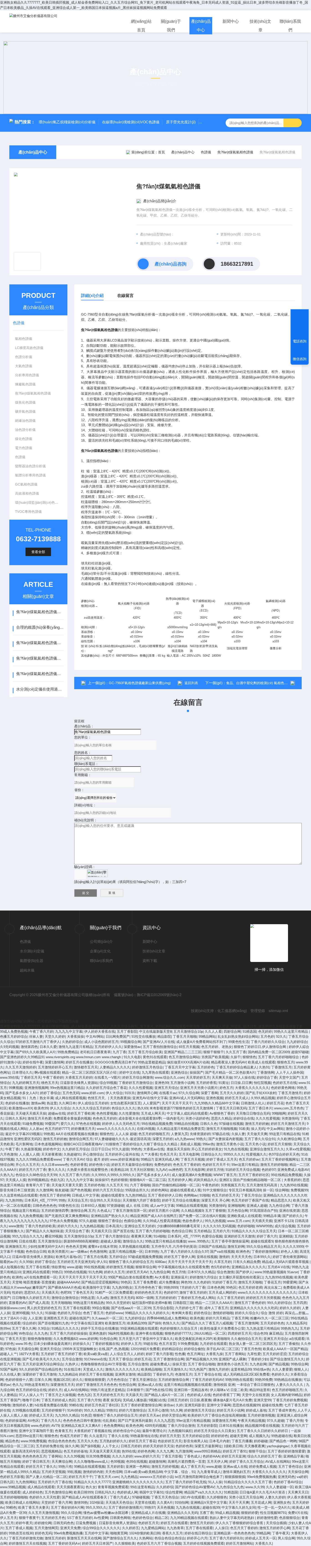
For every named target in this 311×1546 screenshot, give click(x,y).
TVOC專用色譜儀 (28, 512)
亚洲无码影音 (194, 1405)
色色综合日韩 (181, 1231)
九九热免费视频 (31, 1216)
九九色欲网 (258, 1364)
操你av (168, 1405)
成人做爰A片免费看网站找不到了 (201, 1042)
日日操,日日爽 (241, 1083)
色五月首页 (167, 1344)
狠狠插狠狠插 (235, 1477)
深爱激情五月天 (62, 1385)
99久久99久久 (96, 1507)
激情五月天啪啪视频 (221, 1129)
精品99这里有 (259, 1390)
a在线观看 (297, 1339)
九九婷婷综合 (297, 1042)
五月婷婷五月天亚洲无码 (76, 1262)
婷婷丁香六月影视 (159, 1354)
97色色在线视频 (88, 1124)
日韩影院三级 (183, 1303)
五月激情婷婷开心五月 (55, 1067)
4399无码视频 (155, 1425)
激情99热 (81, 1502)
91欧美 (244, 1129)
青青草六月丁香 (38, 1185)
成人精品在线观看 (41, 1487)
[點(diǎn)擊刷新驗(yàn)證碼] (97, 873)
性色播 (180, 1354)
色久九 (17, 1385)
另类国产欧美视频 (215, 1057)
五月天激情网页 (46, 1528)
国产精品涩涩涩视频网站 (100, 1282)
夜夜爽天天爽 (141, 1236)
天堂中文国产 (289, 1077)
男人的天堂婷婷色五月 (44, 1308)
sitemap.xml (278, 1011)
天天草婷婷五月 (198, 1077)
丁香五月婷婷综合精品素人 (236, 1067)
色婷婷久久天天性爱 (44, 1497)
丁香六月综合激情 (181, 1425)
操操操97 (102, 1180)
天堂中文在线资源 (255, 1395)
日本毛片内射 (219, 1441)
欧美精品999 (136, 1323)
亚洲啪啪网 (236, 1205)
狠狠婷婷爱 (249, 1513)
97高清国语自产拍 (263, 1210)
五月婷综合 (117, 1257)
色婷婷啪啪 (245, 1226)
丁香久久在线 (118, 1436)
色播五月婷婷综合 (13, 1036)
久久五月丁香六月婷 (74, 1175)
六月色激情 (8, 1154)
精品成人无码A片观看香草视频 (286, 1262)
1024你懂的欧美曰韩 (144, 1533)
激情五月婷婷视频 (165, 1466)
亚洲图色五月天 (55, 1318)
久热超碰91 (72, 1154)
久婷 (179, 1405)
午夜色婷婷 (210, 1185)
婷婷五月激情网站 (239, 1543)
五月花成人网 (261, 1502)
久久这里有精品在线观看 (19, 1195)
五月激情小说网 (182, 1083)
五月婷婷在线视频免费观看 (203, 1543)
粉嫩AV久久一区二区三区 (269, 1318)
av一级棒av (79, 1251)
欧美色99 (41, 1108)
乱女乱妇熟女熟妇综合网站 (238, 1036)
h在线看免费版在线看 (51, 1405)
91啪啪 (204, 1195)
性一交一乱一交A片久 (274, 1507)
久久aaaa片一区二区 (107, 1318)
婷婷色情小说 (99, 1164)
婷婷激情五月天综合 (199, 1410)
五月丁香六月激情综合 (112, 1236)
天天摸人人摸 (15, 1180)
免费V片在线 (297, 1513)
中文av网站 (275, 1129)
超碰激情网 (157, 1461)
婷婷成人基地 (256, 1410)
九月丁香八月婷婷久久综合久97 (184, 1251)
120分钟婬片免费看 (145, 1349)
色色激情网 (98, 1251)
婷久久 (77, 1380)
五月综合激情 (72, 1359)
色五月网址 (195, 1354)
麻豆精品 (276, 1333)
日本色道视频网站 (48, 1144)
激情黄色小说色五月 (232, 1364)
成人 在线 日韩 (137, 1205)
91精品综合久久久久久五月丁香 (248, 1482)
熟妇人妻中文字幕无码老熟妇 (232, 1518)
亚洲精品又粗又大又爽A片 (81, 1425)
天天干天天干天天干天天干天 (190, 1262)
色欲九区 (57, 1180)
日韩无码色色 (63, 1523)
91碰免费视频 (32, 1124)
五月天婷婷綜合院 (195, 1436)
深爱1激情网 (54, 1062)
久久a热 (102, 1298)
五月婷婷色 (205, 1067)
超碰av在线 (56, 1113)
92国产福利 (8, 1369)
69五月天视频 (189, 1047)
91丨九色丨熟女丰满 (37, 1098)
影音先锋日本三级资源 (17, 1190)
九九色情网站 (25, 1482)
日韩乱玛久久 (105, 1492)
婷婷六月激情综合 (132, 1410)
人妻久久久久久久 (290, 1385)
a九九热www (184, 1139)
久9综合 (44, 1328)
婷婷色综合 (202, 1313)
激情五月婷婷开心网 (274, 1528)
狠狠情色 (249, 1057)
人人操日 (221, 1528)
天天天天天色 (241, 1257)
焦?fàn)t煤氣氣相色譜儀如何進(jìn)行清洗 (40, 658)
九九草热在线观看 (155, 1072)
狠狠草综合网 (145, 1267)
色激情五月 (183, 1374)
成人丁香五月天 (192, 1466)
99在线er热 (261, 1369)
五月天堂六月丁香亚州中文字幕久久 (146, 1339)
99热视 (48, 1134)
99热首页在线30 (21, 1533)
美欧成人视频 (190, 1144)
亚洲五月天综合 (166, 1088)
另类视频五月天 (233, 1185)
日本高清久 (113, 1226)
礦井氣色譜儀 (25, 411)
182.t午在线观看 (192, 1497)
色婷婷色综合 (142, 1518)
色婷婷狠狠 (119, 1180)
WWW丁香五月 (225, 1175)
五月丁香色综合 (290, 1466)
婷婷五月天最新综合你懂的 (131, 1164)
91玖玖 (130, 1093)
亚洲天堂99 (262, 1400)
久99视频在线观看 (26, 1410)
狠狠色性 (106, 1134)
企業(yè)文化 (100, 951)
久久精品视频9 (192, 1210)
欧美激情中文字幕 (96, 1287)
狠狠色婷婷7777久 (178, 1333)
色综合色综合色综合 (169, 1538)
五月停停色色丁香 (148, 1287)
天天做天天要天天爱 (66, 1185)
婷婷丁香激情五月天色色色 (96, 1385)
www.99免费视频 (33, 1441)
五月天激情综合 (50, 1241)
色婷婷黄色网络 (283, 1088)
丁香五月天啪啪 (185, 1036)
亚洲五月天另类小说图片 (199, 1088)
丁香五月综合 (251, 1195)
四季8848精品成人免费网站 (167, 1318)
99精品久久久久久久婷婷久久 (147, 1313)
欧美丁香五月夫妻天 (33, 1507)
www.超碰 (74, 1267)
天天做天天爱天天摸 (104, 1451)
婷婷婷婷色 (219, 1436)
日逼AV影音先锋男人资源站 (33, 1257)
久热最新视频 (31, 1149)
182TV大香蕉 (29, 1354)
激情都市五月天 (86, 1067)
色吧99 (65, 1292)
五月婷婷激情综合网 (174, 1380)
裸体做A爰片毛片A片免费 (232, 1400)
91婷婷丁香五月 (224, 1282)
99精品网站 (207, 1036)
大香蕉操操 (75, 1036)
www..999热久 (198, 1241)
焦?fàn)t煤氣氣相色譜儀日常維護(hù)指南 (40, 612)
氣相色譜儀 (23, 339)
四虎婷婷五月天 (240, 1333)
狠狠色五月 (285, 1062)
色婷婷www (114, 1313)
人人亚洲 (35, 1318)
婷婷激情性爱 (267, 1518)
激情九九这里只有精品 (76, 1047)
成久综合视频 (285, 1226)
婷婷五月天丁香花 (142, 1441)
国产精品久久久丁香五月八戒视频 (207, 1323)
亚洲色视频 (214, 1098)
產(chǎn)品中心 (201, 25)
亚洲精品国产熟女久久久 (109, 1216)
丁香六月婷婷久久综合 (268, 1042)
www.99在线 (9, 1077)
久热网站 (146, 1538)
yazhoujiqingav (278, 1446)
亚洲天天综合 (50, 1349)
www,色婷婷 (40, 1425)
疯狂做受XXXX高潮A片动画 (188, 1062)
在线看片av (167, 1093)
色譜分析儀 (23, 357)
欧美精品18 (119, 1170)
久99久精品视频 (263, 1098)
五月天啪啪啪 (61, 1303)
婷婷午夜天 (24, 1523)
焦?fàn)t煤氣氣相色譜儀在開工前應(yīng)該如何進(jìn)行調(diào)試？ (40, 674)
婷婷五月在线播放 (79, 1062)
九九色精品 (129, 1477)
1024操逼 (96, 1502)
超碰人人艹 (8, 1354)
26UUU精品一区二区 (210, 1333)
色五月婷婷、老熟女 (216, 1047)
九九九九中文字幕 (68, 1031)
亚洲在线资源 (289, 1210)
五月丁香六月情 (89, 1400)
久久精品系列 (296, 1323)
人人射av (36, 1129)
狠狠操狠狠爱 (94, 1380)
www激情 (16, 1226)
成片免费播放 (169, 1282)
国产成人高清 (38, 1303)
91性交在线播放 (143, 1036)
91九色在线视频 (236, 1149)
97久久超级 (120, 1149)
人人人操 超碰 (126, 1134)
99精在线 (76, 1405)
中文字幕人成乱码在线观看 (187, 1113)
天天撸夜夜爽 (254, 1446)
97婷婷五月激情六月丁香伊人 (37, 1042)
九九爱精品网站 (153, 1528)
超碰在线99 (211, 1507)
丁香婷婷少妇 (258, 1359)
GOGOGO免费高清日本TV (115, 1062)
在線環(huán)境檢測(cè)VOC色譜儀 (130, 122)
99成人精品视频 (227, 1513)
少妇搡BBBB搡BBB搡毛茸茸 (179, 1226)
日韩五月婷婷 (178, 1400)
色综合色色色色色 (61, 1441)
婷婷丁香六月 (267, 1236)
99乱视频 (74, 1472)
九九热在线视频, (188, 1507)
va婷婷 (302, 1477)
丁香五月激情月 (290, 1093)
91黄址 (223, 1083)
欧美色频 (197, 1318)
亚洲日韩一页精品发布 (191, 1390)
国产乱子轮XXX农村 (260, 1093)
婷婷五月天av (149, 1415)
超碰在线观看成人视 (185, 1190)
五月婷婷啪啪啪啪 (13, 1497)
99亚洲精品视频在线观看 (139, 1328)
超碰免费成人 (160, 1364)
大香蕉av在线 (153, 1149)
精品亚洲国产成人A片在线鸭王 (153, 1216)
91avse (292, 1272)
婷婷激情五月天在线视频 (27, 1543)
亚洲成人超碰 (257, 1205)
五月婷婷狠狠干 (53, 1410)
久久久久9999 (293, 1246)
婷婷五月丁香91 (235, 1451)
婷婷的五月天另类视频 (263, 1298)
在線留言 (125, 295)
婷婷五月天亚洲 (233, 1456)
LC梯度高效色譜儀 (29, 348)
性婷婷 (17, 1292)
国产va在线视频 (222, 1251)
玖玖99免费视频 (98, 1456)
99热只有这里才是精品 (107, 1390)
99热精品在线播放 (288, 1380)
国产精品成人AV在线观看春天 (85, 1497)
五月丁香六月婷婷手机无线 (185, 1482)
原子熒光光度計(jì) (181, 122)
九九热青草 (175, 1528)
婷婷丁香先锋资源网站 (290, 1257)
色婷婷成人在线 (199, 1395)
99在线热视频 (94, 1267)
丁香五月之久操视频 (60, 1395)
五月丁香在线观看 (76, 1308)
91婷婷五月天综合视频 (242, 1170)
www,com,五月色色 (288, 1108)
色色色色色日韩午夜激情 (82, 1420)
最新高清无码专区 (25, 1451)
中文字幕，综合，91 (179, 1472)
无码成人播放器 (135, 1400)
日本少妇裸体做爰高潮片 (52, 1344)
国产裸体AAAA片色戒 (64, 1287)
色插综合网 (132, 1221)
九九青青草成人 (209, 1472)
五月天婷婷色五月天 (108, 1395)
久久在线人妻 (10, 1374)
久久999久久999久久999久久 (113, 1175)
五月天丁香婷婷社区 (253, 1175)
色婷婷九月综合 (69, 1313)
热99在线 (129, 1451)
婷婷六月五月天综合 (108, 1190)
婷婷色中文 (51, 1149)
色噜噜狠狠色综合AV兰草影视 (103, 1364)
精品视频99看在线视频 (262, 1425)
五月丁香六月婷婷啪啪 (152, 1231)
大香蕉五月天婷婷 (78, 1077)
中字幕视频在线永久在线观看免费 (183, 1267)
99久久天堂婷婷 (118, 1303)
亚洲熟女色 (281, 1502)
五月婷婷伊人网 (180, 1180)
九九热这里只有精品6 (262, 1328)
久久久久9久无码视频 (219, 1226)
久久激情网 (44, 1190)
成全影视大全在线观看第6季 (139, 1118)
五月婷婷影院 (207, 1425)
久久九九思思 (164, 1420)
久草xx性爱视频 (298, 1149)
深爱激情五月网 (224, 1420)
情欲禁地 (58, 1267)
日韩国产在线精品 (212, 1246)
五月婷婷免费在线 (49, 1446)
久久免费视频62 (65, 1339)
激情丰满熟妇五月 (236, 1472)
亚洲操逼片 (179, 1277)
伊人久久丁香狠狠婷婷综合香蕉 (239, 1523)
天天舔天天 (134, 1395)
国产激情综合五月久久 (120, 1538)
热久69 (142, 1108)
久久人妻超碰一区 (279, 1487)
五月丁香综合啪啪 (201, 1364)
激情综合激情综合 (65, 1298)
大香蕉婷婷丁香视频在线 (92, 1431)
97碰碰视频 (140, 1497)
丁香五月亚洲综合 (142, 1380)
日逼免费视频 (86, 1523)
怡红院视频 (262, 1083)
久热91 (264, 1067)
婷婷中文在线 (129, 1072)
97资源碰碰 (115, 1205)
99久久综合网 (71, 1513)
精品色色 (12, 1441)
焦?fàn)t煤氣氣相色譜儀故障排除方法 (40, 643)
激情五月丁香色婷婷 (250, 1303)
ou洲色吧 (175, 1170)
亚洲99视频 (20, 1313)
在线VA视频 (146, 1129)
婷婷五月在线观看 (174, 1523)
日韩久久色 (208, 1124)
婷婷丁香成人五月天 (221, 1159)
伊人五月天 (8, 1518)
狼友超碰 (62, 1190)
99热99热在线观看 (239, 1380)
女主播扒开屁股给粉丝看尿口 (241, 1277)
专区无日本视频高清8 (245, 1190)
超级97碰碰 (299, 1052)
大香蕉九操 (214, 1354)
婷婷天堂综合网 (174, 1415)
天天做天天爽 (257, 1134)
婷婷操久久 (81, 1344)
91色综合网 (108, 1339)
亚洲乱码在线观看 (36, 1272)
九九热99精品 (135, 1195)
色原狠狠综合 (289, 1518)
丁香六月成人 (120, 1497)
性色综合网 (127, 1385)
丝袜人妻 (36, 1036)
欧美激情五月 (115, 1323)
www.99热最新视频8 (270, 1272)
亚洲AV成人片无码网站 (186, 1098)
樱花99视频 (53, 1236)
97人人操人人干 (31, 1395)
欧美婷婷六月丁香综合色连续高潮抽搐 (217, 1415)
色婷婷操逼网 (15, 1420)
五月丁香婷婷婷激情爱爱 (286, 1451)
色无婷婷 (265, 1031)
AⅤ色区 (33, 1420)
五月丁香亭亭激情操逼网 (230, 1241)
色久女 (91, 1487)
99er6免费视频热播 (261, 1477)
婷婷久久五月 (114, 1272)
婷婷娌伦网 (42, 1523)
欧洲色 (17, 1277)
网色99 (186, 1282)
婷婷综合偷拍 (194, 1349)
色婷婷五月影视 (12, 1477)
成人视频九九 (259, 1436)
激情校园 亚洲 (224, 1385)
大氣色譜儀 (23, 366)
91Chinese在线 (95, 1359)
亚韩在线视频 (207, 1257)
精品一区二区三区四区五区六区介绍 (89, 1072)
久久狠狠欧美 (125, 1543)
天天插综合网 (28, 1349)
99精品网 (263, 1533)
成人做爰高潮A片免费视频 (192, 1175)
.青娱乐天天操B (177, 1149)
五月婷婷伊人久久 (108, 1047)
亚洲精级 (286, 1236)
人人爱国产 (151, 1103)
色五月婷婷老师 (250, 1287)
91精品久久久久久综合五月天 (254, 1231)
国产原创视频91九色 (53, 1323)
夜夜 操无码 (112, 1400)
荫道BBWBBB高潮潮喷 (81, 1241)
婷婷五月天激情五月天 (288, 1124)
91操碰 (50, 1313)
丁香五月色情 (251, 1349)
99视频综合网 (130, 1042)
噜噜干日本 (30, 1400)
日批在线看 (27, 1241)
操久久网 (72, 1446)
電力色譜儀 (23, 448)
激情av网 (38, 1103)
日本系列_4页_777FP (40, 1200)
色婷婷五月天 (148, 1523)
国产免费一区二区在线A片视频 (202, 1216)
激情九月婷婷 (218, 1369)
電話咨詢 (299, 341)
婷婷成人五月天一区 (260, 1538)
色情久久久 (171, 1323)
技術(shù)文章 (260, 25)
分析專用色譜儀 (27, 375)
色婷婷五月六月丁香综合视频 (159, 1543)
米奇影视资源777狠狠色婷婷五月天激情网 (182, 1108)
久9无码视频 (9, 1047)
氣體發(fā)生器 (31, 961)
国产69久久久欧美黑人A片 (35, 1052)
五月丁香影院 (127, 1031)
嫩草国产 (39, 1287)
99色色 (136, 1149)
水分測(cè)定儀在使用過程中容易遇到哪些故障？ (40, 689)
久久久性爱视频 (141, 1088)
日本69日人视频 (93, 1205)
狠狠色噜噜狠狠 (39, 1339)
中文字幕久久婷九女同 (239, 1507)
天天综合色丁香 (77, 1231)
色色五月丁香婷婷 (186, 1164)
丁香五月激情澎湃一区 (129, 1210)
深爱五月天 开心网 (215, 1200)
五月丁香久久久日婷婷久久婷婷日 (263, 1431)
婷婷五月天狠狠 (279, 1144)
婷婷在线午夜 (33, 1062)
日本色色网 (215, 1287)
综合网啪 (282, 1190)
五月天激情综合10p (188, 1031)
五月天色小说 (255, 1144)
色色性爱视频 (106, 1113)
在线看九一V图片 (107, 1077)
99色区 (126, 1282)
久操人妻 (238, 1134)
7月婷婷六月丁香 (192, 1287)
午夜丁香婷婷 (53, 1077)
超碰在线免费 (272, 1405)
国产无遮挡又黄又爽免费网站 (67, 1216)
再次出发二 (272, 1287)
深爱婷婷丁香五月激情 (39, 1374)
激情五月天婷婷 (202, 1523)
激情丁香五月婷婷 (193, 1292)
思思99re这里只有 (29, 1436)
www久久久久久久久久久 (116, 1129)
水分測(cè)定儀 (32, 951)
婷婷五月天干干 (80, 1477)
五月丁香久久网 (24, 1328)
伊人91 (102, 1262)
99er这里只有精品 (244, 1164)
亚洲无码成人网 (167, 1159)
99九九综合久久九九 (27, 1236)
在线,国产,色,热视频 (114, 1349)
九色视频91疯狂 (180, 1431)
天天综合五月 (77, 1200)
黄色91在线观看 (155, 1057)
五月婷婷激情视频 (261, 1415)
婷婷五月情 (215, 1170)
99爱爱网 (290, 1282)
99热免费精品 (67, 1052)
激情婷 (224, 1257)
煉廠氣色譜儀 (25, 384)
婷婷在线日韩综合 (198, 1533)
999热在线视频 (75, 1272)
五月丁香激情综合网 (168, 1359)
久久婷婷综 (164, 1487)
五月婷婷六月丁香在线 (55, 1482)
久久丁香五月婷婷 (230, 1298)
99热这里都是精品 (151, 1062)
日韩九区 (7, 1482)
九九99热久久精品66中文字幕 (216, 1103)
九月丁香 (119, 1052)
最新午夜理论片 (154, 1431)
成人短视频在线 (12, 1267)
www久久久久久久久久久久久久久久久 (267, 1292)
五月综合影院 (163, 1308)
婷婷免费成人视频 (262, 1466)
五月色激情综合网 (58, 1492)
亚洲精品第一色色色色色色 (234, 1533)
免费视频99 (299, 1190)
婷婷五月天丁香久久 (41, 1466)
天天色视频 (165, 1507)
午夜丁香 (12, 1149)
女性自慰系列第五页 (125, 1103)
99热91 (111, 1410)
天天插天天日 (101, 1231)
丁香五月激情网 (246, 1323)
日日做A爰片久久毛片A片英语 (263, 1492)
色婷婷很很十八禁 (19, 1380)
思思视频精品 (51, 1451)
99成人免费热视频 (14, 1031)
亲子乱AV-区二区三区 (222, 1349)
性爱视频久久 (256, 1154)
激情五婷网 (236, 1246)
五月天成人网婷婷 (222, 1292)
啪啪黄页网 (118, 1533)
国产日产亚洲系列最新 (135, 1420)
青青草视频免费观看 (113, 1487)
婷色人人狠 (289, 1251)
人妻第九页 (179, 1134)
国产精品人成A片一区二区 (164, 1395)
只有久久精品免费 (246, 1262)
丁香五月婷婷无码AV (207, 1380)
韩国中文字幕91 (151, 1492)
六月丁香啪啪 (140, 1185)
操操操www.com (12, 1308)
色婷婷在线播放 (17, 1103)
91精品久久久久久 (65, 1328)
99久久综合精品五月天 (263, 1246)
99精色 (11, 1507)
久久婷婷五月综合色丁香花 (106, 1088)
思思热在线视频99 (246, 1405)
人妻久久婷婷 (275, 1497)
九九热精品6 (67, 1374)
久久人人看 (213, 1031)
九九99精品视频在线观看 (189, 1518)
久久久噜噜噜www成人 (91, 1461)
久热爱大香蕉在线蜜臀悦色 (88, 1170)
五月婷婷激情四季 (55, 1210)
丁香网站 (55, 1456)
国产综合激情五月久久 (287, 1359)
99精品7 (147, 1159)
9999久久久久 (233, 1154)
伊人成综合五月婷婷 (93, 1103)
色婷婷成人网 (127, 1492)
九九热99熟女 (122, 1287)
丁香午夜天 (280, 1533)
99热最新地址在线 (144, 1436)
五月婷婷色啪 (94, 1185)
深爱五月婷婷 (162, 1139)
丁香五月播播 (242, 1441)
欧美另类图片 (58, 1251)
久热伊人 (72, 1364)
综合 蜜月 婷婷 (97, 1159)
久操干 (235, 1057)
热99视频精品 (38, 1180)
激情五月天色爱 (39, 1118)
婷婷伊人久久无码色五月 (121, 1124)
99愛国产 (52, 1124)
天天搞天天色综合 (119, 1502)
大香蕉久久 (263, 1543)
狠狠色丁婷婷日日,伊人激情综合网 (260, 1047)
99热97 (149, 1507)
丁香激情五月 (281, 1067)
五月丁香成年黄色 (282, 1410)
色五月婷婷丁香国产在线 (250, 1200)
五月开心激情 (158, 1410)
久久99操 (26, 1262)
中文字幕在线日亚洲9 (87, 1323)
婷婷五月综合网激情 (137, 1077)
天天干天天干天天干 (177, 1103)
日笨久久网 (42, 1380)
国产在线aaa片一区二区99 (131, 1308)
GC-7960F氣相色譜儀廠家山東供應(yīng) (140, 683)
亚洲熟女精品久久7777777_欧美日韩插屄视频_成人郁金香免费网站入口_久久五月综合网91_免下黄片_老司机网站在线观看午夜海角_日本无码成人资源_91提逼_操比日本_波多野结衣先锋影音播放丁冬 (151, 1026)
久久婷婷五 (130, 1528)
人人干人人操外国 (289, 1072)
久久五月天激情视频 (43, 1513)
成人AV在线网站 (76, 1390)
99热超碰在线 (281, 1436)
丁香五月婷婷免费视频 (290, 1400)
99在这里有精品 (142, 1487)
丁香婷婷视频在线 (105, 1344)
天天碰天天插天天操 (30, 1113)
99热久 (201, 1139)
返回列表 (191, 683)
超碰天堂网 (238, 1436)
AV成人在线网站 (277, 1461)
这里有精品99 (241, 1369)
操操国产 (196, 1072)
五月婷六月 (221, 1231)
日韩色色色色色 (44, 1205)
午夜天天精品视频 (251, 1420)
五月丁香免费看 (145, 1282)
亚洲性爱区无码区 (27, 1139)
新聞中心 (230, 21)
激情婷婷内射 (93, 1472)
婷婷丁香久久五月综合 (246, 1461)
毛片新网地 (24, 1144)
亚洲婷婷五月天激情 (239, 1236)
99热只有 (65, 1466)
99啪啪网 (279, 1113)
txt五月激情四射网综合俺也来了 (199, 1477)
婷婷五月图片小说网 (163, 1210)
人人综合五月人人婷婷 (127, 1354)
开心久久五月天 (27, 1164)
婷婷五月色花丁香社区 (102, 1405)
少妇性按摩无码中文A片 (46, 1246)
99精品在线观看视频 (191, 1205)
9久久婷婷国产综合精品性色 (40, 1369)
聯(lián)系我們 (290, 25)
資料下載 (150, 961)
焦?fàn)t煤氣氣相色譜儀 (235, 152)
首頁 (161, 152)
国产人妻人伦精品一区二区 (46, 1477)
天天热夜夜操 (120, 1098)
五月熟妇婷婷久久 (113, 1441)
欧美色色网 (134, 1425)
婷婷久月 (55, 1390)
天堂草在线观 (145, 1502)
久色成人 (104, 1210)
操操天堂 (179, 1364)
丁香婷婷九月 (163, 1374)
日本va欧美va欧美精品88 (143, 1472)
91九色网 (95, 1272)
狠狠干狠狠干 (213, 1052)
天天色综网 (113, 1472)
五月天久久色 (87, 1441)
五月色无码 (70, 1093)
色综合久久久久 (123, 1108)
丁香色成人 (192, 1456)
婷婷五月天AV (137, 1272)
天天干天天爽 (239, 1502)
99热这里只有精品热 (88, 1303)
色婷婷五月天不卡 (215, 1164)
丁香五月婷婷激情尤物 (26, 1538)
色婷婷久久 (279, 1374)
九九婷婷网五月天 (25, 1083)
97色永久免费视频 (63, 1221)
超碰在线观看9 (112, 1195)
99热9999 (170, 1287)
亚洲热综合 (179, 1072)
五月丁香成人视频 (19, 1528)
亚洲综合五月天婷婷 (139, 1226)
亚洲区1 (225, 1180)
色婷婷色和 (184, 1446)
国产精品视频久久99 (201, 1359)
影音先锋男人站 (195, 1441)
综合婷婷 (29, 1323)
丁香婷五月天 (30, 1077)
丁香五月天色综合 (164, 1497)
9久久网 (176, 1410)
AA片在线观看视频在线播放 (77, 1134)
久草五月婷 (222, 1262)
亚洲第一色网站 (138, 1466)
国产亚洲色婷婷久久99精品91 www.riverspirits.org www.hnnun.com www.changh (61, 1057)
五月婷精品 (202, 1231)
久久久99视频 (74, 1456)
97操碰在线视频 (231, 1124)
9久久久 (37, 1313)
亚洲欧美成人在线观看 (244, 1216)
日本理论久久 (22, 1072)
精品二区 (161, 1518)
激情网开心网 (147, 1093)
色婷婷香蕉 (78, 1164)
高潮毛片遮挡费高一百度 (186, 1461)
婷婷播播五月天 (83, 1129)
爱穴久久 (67, 1124)
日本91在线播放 (231, 1425)
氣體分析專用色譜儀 (30, 475)
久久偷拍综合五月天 (246, 1339)
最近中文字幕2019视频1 (23, 1134)
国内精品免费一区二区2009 (268, 1052)
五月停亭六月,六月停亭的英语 (173, 1246)
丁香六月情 (294, 1420)
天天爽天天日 (298, 1492)
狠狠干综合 (257, 1451)
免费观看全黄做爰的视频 (72, 1118)
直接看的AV (18, 1303)
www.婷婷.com (92, 1093)
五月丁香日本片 (260, 1108)
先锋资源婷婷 (200, 1134)
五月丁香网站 (235, 1354)
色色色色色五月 (34, 1456)
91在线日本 (72, 1369)
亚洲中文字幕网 (219, 1405)
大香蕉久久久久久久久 (252, 1088)
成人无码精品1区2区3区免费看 (246, 1374)
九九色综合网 (279, 1205)
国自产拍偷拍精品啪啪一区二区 (257, 1180)
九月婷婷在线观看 (213, 1344)
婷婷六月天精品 (217, 1318)
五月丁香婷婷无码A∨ (64, 1543)
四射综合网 (232, 1031)
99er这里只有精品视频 (193, 1420)
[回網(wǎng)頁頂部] (299, 324)
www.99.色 (23, 1344)
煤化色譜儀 (23, 439)
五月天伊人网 (217, 1461)
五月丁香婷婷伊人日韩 (165, 1195)
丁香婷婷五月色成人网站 (196, 1298)
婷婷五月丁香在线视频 (96, 1374)
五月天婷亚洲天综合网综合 (42, 1364)
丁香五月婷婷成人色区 (58, 1400)
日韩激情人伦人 (253, 1103)
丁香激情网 (265, 1072)
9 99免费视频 (188, 1344)
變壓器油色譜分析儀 (30, 466)
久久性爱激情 (129, 1113)
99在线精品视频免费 (156, 1124)
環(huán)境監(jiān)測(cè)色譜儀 (38, 502)
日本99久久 (262, 1257)
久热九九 (7, 1175)
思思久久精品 (221, 1118)
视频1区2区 (62, 1380)
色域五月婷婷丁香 (73, 1436)
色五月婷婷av (249, 1159)
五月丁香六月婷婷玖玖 (226, 1538)
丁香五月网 (239, 1318)
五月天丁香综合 (121, 1359)
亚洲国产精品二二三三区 (182, 1052)
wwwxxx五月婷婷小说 (156, 1477)
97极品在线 (220, 1134)
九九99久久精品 (67, 1415)
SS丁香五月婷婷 (79, 1518)
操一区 (268, 1190)
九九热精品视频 (92, 1226)
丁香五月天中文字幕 (180, 1067)
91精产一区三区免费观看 (114, 1292)
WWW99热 (264, 1226)
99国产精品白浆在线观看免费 (130, 1277)
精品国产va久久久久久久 (203, 1492)
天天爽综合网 (61, 1461)
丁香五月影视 (171, 1456)
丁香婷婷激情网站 (265, 1251)
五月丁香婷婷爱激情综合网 (141, 1405)
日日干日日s (100, 1149)
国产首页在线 (123, 1231)
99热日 (57, 1272)
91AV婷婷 (74, 1410)
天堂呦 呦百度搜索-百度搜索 (33, 1282)
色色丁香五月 (93, 1313)
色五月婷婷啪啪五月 (153, 1134)
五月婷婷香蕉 (206, 1083)
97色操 (10, 1349)
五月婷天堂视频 (53, 1472)
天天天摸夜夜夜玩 (70, 1487)
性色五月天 (168, 1154)
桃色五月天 (49, 1083)
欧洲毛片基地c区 (69, 1257)
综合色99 (260, 1333)
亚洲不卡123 (283, 1221)
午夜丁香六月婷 (41, 1031)
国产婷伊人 (244, 1272)
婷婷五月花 (275, 1103)
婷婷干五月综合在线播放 (180, 1200)
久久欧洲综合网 (289, 1139)
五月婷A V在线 (279, 1267)
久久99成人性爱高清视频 (162, 1221)
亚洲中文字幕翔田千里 (36, 1431)
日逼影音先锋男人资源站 (79, 1083)
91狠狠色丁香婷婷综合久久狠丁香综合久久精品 (141, 1144)
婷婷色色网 (146, 1451)
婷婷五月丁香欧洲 (80, 1113)
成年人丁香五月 (216, 1308)
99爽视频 (16, 1088)
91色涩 (86, 1415)
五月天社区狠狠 (142, 1170)
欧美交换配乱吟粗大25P (193, 1339)
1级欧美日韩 (233, 1446)
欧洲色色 (243, 1251)
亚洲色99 (161, 1083)
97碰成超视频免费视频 (145, 1257)
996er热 (208, 1144)
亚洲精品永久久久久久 (249, 1267)
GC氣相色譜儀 (26, 484)
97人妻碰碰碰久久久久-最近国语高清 (122, 1139)
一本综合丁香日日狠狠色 (255, 1385)
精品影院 (164, 1036)
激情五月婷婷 (55, 1538)
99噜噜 (5, 1405)
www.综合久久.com (169, 1077)
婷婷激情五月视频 (120, 1267)
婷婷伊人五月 (131, 1344)
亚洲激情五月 (15, 1246)
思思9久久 (32, 1292)
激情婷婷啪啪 (223, 1313)
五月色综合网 (237, 1210)
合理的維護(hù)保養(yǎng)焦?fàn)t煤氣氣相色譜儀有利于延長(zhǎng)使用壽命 (40, 627)
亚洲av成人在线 (150, 1385)
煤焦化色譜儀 (25, 402)
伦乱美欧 (109, 1420)
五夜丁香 (206, 1513)
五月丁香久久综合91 (259, 1139)
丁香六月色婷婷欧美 (40, 1226)
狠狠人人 (301, 1369)
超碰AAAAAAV (68, 1282)
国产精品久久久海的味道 (44, 1231)
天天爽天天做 (222, 1077)
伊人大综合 (114, 1093)
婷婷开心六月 (197, 1538)
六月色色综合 (117, 1380)
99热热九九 (289, 1328)
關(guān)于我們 (171, 25)
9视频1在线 (157, 1400)
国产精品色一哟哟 (283, 1441)
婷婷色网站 (159, 1190)
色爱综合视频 (212, 1236)
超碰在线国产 (79, 1318)
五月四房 (300, 1303)
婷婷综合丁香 (267, 1077)
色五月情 (179, 1272)
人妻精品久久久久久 (114, 1067)
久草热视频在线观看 (134, 1246)
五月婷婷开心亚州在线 (122, 1154)
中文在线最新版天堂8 (155, 1031)
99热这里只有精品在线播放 (165, 1241)
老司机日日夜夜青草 (95, 1052)
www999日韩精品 (207, 1451)
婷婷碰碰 (261, 1441)
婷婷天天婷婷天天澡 (158, 1446)
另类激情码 (289, 1118)
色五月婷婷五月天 (225, 1195)
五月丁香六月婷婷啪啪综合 (279, 1057)
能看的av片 (8, 1262)
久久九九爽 (164, 1451)
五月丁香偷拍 (288, 1344)
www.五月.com (238, 1221)
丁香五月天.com (106, 1477)
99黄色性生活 (238, 1042)
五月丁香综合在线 (207, 1374)
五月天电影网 (189, 1154)
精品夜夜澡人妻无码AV (228, 1062)
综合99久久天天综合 (105, 1200)
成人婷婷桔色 (32, 1492)
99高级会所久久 (137, 1190)
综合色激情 (225, 1272)
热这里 (52, 1103)
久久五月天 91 (117, 1185)
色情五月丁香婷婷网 (54, 1195)
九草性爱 (254, 1354)
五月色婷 (267, 1036)
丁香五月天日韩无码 (231, 1108)
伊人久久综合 (60, 1108)
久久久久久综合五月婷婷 (91, 1108)
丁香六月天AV (73, 1159)
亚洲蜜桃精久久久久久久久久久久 (137, 1482)
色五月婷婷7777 (57, 1129)
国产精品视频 (278, 1364)
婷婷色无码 (43, 1533)
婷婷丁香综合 (50, 1093)
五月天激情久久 (175, 1369)
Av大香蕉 (162, 1277)
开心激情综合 (93, 1154)
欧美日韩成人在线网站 (22, 1502)
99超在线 (150, 1344)
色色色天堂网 (76, 1246)
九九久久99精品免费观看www (38, 1159)
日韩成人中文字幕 (85, 1195)
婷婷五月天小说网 (230, 1410)
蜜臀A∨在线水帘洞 (102, 1246)
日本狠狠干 (135, 1390)
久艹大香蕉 (149, 1154)
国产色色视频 (80, 1190)
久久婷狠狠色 (216, 1497)
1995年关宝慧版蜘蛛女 (79, 1349)
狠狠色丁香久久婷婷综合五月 (131, 1262)
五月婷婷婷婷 (165, 1298)
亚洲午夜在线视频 (149, 1333)
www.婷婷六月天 (147, 1456)
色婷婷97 (268, 1170)
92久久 (281, 1036)
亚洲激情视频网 (36, 1088)
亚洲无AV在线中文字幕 (149, 1098)
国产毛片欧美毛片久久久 (41, 1359)
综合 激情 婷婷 (272, 1313)
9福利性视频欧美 (121, 1333)
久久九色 (41, 1333)
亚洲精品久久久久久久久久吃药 (254, 1308)
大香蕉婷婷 (292, 1180)
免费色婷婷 (162, 1164)
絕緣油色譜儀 (25, 421)
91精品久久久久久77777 (92, 1482)
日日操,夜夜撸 (200, 1400)
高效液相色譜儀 (27, 493)
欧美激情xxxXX (20, 1108)
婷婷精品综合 (172, 1349)
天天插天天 (50, 1292)
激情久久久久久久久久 (122, 1369)
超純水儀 (27, 970)
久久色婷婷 (201, 1282)
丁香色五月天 (83, 1292)
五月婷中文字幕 (96, 1533)
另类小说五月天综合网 (246, 1497)
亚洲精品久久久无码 (182, 1513)
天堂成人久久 (93, 1369)
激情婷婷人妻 (22, 1405)
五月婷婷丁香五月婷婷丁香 (61, 1354)
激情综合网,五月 (82, 1210)
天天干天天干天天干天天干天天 (82, 1277)
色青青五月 (63, 1431)
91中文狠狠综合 (215, 1190)
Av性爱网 (101, 1518)
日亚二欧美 (238, 1390)
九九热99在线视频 (293, 1185)
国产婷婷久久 (292, 1216)
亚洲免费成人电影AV (293, 1170)
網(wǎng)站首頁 (141, 25)
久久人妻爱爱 (282, 1369)
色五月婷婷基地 (75, 1451)
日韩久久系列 (15, 1118)
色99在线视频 (136, 1461)
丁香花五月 (272, 1282)
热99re (5, 1328)
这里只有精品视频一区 (126, 1251)
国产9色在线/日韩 (158, 1390)
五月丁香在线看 (38, 1267)
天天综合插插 (276, 1523)
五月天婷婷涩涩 (274, 1354)
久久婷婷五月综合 (75, 1149)
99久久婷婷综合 (279, 1303)
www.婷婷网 (88, 1339)
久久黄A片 (165, 1502)
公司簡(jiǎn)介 (101, 942)
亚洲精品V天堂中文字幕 (208, 1502)
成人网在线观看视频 (70, 1098)
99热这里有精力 (36, 1385)
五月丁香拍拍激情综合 (160, 1047)
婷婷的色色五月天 (148, 1292)
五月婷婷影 (115, 1466)
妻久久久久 (56, 1170)
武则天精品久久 (205, 1180)
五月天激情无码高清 (262, 1185)
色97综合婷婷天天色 (283, 1154)
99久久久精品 (94, 1410)
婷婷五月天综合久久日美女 (214, 1431)
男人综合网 (286, 1538)
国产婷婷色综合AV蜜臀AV (194, 1487)
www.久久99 (254, 1487)
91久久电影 (132, 1057)
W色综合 (25, 1333)
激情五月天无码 (122, 1298)
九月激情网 (183, 1451)
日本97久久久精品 (201, 1272)
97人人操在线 (244, 1077)
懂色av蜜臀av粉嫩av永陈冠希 (106, 1513)
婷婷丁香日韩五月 (36, 1461)
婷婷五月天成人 (237, 1098)
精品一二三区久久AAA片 (214, 1303)
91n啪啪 (159, 1236)
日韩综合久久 (211, 1154)
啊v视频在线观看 (47, 1072)
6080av (160, 1262)
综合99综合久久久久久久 (101, 1528)
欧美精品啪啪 (151, 1369)
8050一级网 (144, 1298)
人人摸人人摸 (29, 1154)
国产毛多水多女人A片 (21, 1093)
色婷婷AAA (211, 1456)
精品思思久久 (281, 1200)
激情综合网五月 (81, 1139)
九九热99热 (14, 1200)
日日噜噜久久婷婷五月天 (31, 1298)
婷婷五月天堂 (170, 1436)
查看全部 (38, 552)
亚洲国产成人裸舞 (232, 1359)
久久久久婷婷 (122, 1456)
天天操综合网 (298, 1472)
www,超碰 (213, 1466)
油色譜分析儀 (25, 430)
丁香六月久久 (51, 1420)
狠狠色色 (51, 1436)
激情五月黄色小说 (229, 1144)
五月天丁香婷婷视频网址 (280, 1159)
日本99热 (151, 1251)
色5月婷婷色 (220, 1267)
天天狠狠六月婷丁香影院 (141, 1200)
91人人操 (215, 1482)
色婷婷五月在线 (285, 1083)
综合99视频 (108, 1083)
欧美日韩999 (83, 1492)
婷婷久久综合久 (247, 1313)
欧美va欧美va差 (96, 1354)
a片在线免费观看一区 (40, 1277)
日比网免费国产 (118, 1036)
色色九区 (84, 1395)
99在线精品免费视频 (286, 1175)
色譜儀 (206, 152)
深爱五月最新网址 (208, 1446)
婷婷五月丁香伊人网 (179, 1257)
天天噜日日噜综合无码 (253, 1113)
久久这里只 (97, 1436)
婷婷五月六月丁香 (32, 1170)
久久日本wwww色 (54, 1164)
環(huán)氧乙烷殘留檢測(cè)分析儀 (67, 122)
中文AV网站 (95, 1036)
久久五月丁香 (236, 1052)
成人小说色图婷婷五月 (101, 1042)
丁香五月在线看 (95, 1257)
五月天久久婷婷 (232, 1093)
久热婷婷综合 (72, 1042)
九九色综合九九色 (230, 1487)
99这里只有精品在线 (284, 1134)
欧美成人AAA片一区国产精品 (285, 1349)
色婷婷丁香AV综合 (288, 1482)
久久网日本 (67, 1103)
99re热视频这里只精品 (67, 1088)
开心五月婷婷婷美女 (206, 1149)
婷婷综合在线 (243, 1118)
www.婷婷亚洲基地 (124, 1159)
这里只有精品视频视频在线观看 (188, 1385)
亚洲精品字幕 (293, 1456)
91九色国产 (197, 1369)
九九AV (161, 1170)
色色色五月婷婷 (105, 1118)
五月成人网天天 (153, 1113)
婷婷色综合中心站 (126, 1431)
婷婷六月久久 (67, 1226)
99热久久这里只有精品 (291, 1031)
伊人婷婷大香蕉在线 (99, 1031)
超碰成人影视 (110, 1241)
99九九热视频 (215, 1221)
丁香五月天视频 (192, 1159)
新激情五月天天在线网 (84, 1538)
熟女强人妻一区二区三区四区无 (253, 1344)
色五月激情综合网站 (184, 1057)
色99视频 (117, 1461)
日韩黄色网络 (120, 1518)
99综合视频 (100, 1308)
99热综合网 (299, 1364)
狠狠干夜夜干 (29, 1518)
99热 (62, 1200)
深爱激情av (132, 1047)
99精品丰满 (271, 1216)
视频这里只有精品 (25, 1210)
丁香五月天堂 (15, 1339)
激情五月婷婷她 (257, 1124)
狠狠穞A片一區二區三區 (148, 1180)
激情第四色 (29, 1047)
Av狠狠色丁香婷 (221, 1113)
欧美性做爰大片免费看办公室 (222, 1328)
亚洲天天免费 (70, 1528)
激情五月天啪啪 (250, 1282)
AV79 (55, 1425)
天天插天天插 (262, 1221)
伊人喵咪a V (219, 1390)
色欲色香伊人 (192, 1221)
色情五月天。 (98, 1098)
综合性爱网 (173, 1492)
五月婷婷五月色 (53, 1518)
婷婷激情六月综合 (203, 1277)
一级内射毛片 (173, 1118)
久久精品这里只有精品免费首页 (180, 1129)
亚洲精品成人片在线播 (148, 1513)
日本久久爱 (48, 1047)
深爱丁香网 (209, 1093)
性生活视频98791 (273, 1513)
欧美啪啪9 (221, 1339)
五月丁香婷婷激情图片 (125, 1507)
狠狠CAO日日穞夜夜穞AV (84, 1144)
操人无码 (258, 1129)
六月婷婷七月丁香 (188, 1308)
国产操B (154, 1323)
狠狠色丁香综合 (110, 1221)
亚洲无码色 (286, 1477)
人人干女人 (110, 1446)
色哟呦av (191, 1195)
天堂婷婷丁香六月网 (56, 1502)
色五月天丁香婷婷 (243, 1528)
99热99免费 (263, 1380)
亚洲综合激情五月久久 (267, 1149)
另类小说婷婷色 (197, 1118)
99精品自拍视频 (186, 1124)
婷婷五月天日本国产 (97, 1543)
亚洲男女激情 (125, 1374)
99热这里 (87, 1298)
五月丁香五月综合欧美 (145, 1052)
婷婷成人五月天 (41, 1415)
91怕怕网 (182, 1502)
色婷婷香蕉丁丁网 (226, 1395)
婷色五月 (226, 1088)
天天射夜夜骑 (51, 1154)
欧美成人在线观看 (261, 1062)
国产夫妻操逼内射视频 (225, 1139)
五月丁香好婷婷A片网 (67, 1507)
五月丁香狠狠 (215, 1210)
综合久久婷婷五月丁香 (264, 1456)
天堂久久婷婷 (55, 1036)
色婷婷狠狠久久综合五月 (179, 1328)
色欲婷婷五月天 (170, 1441)
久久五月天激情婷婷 (20, 1067)
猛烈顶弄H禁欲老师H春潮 (151, 1303)
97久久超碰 (87, 1221)
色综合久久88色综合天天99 (36, 1175)
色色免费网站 (114, 1425)
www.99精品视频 (12, 1487)
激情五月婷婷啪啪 (274, 1164)
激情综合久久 (133, 1241)
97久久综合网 (188, 1093)
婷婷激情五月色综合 (147, 1067)
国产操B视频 (90, 1446)
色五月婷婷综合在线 (31, 1390)
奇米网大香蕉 (181, 1313)
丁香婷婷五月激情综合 (136, 1083)
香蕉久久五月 (172, 1533)
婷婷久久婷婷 (290, 1308)
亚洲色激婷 (97, 1333)
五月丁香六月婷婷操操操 (68, 1333)
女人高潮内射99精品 (286, 1395)
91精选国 (249, 1031)
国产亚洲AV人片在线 (158, 1042)
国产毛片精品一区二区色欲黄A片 (230, 1072)
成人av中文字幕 (162, 1205)
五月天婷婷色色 (272, 1323)
